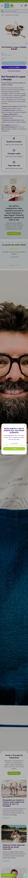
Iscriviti (14, 449)
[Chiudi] (24, 425)
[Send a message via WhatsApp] (25, 875)
